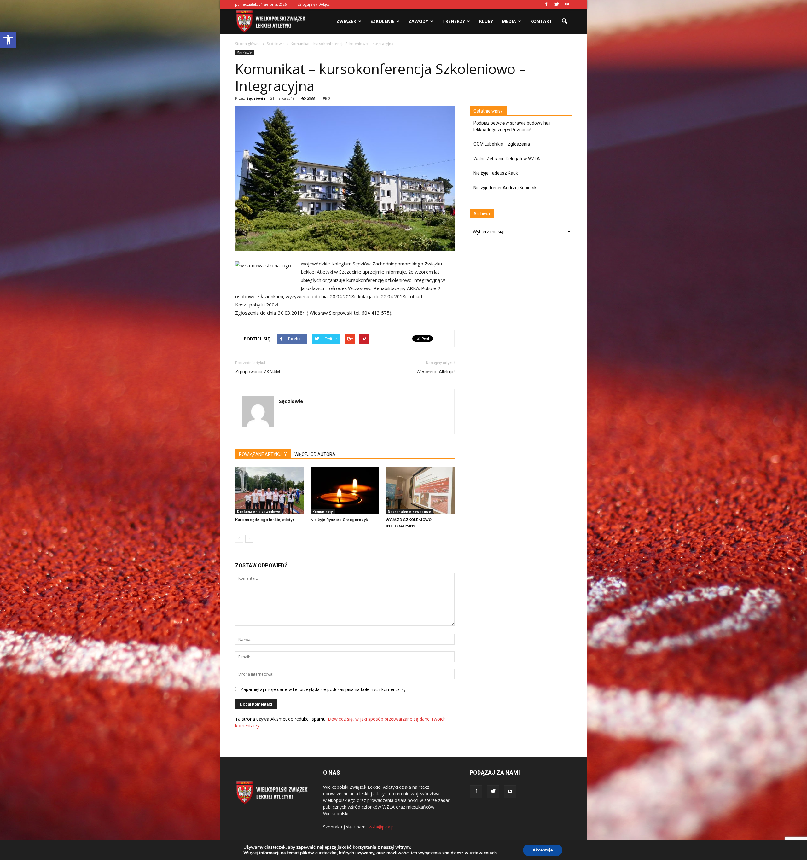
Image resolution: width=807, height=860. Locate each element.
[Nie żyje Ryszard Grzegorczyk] (345, 490)
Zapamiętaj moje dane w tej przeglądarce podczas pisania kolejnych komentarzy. (324, 689)
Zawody (418, 21)
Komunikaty (322, 511)
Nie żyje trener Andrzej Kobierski (505, 187)
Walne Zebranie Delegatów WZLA (506, 158)
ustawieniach (483, 853)
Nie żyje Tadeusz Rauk (495, 173)
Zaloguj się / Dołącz (314, 4)
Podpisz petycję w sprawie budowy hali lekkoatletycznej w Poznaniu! (511, 126)
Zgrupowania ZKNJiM (257, 372)
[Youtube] (567, 4)
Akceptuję (542, 850)
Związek (346, 21)
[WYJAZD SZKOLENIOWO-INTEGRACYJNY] (420, 490)
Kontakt (541, 21)
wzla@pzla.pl (382, 827)
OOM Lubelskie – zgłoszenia (501, 144)
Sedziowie (244, 52)
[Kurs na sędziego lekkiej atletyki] (269, 490)
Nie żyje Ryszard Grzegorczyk (339, 519)
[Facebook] (546, 4)
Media (509, 21)
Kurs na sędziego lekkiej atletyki (265, 519)
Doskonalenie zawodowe (258, 511)
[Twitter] (556, 4)
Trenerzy (453, 21)
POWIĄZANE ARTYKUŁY (263, 454)
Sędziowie (256, 98)
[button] (8, 40)
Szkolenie (382, 21)
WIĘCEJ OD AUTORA (314, 454)
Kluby (486, 21)
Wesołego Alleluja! (435, 372)
